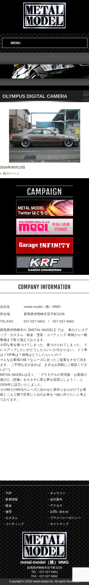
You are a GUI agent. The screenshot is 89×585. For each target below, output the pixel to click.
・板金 (7, 505)
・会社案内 (54, 499)
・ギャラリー (56, 493)
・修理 (7, 511)
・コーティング (13, 524)
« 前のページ (9, 173)
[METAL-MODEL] (44, 15)
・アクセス (54, 505)
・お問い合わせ (58, 511)
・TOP (7, 493)
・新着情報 (10, 499)
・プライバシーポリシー (64, 518)
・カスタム (10, 518)
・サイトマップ (58, 524)
